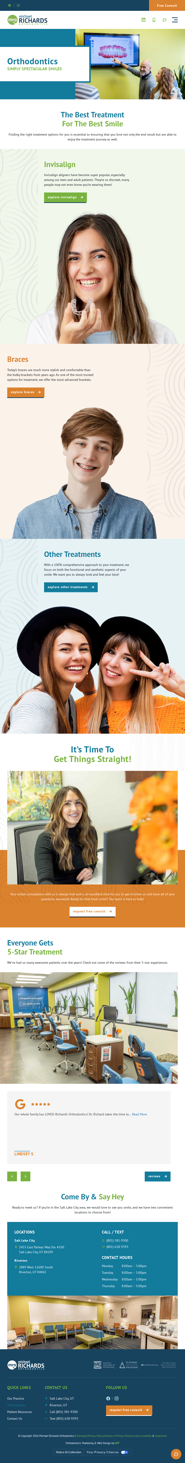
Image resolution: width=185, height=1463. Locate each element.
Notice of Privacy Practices (120, 1436)
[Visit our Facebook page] (9, 5)
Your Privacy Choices (103, 1452)
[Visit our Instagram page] (18, 5)
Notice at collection (68, 1452)
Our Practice (15, 1398)
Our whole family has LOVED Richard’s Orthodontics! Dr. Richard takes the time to (80, 1114)
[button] (175, 19)
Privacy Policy (95, 1436)
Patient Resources (19, 1412)
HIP (117, 1443)
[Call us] (154, 20)
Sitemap (81, 1436)
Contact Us (14, 1418)
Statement (161, 1436)
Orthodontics (16, 1405)
